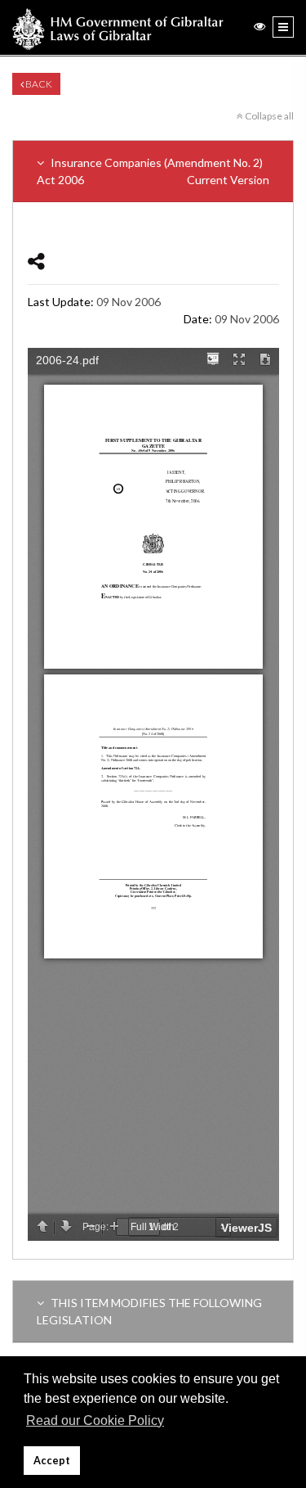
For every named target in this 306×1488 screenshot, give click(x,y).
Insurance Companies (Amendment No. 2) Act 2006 (153, 171)
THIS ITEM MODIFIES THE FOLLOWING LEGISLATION (149, 1311)
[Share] (36, 261)
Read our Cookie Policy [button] (95, 1420)
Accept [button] (51, 1460)
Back (38, 84)
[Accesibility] (259, 25)
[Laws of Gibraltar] (118, 27)
